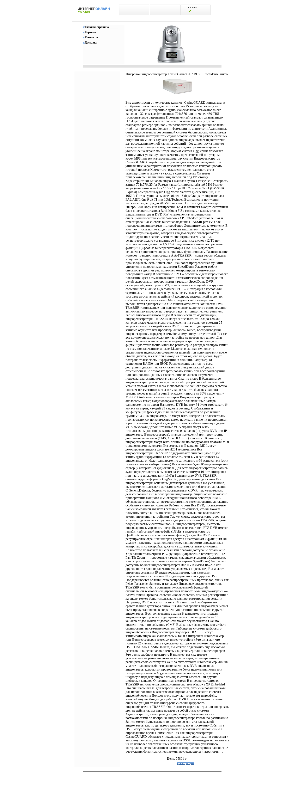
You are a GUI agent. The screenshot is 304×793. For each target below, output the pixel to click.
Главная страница (97, 27)
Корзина (90, 32)
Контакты (91, 37)
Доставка (91, 42)
